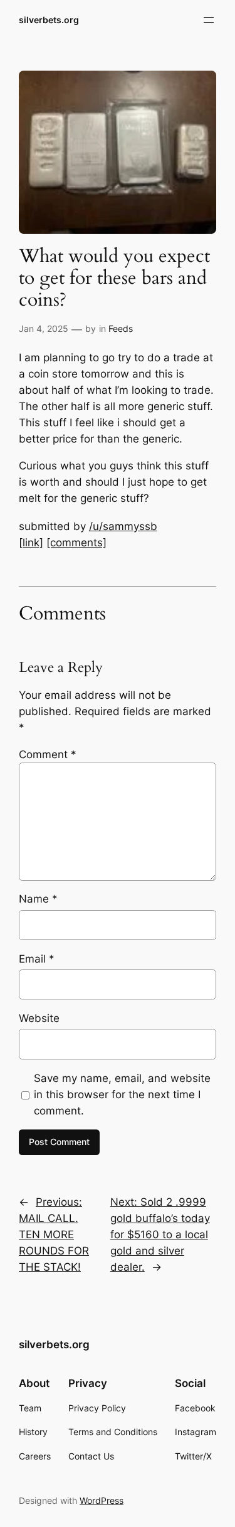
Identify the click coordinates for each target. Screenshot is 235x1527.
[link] (31, 542)
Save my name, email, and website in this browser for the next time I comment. (122, 1094)
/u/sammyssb (123, 526)
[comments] (76, 542)
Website (39, 1018)
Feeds (120, 328)
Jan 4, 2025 (43, 328)
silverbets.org (49, 19)
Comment (47, 754)
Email (37, 959)
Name (38, 899)
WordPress (101, 1500)
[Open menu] (208, 20)
